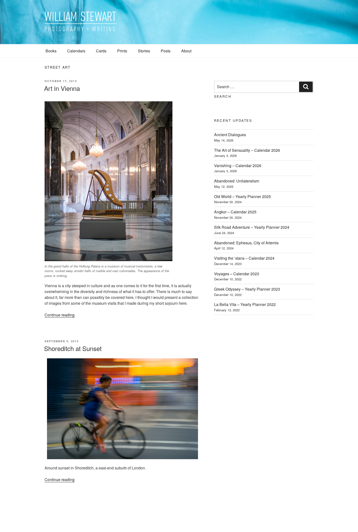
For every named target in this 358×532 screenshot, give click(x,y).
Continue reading (60, 315)
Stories (144, 51)
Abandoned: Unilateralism (236, 181)
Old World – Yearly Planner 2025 (242, 196)
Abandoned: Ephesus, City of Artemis (246, 243)
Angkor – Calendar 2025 (235, 212)
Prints (122, 51)
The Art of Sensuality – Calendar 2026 (247, 150)
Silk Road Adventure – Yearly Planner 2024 (251, 227)
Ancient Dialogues (230, 134)
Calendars (76, 51)
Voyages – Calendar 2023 (236, 273)
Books (51, 51)
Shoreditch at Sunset (73, 348)
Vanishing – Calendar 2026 (237, 165)
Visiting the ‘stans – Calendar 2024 (244, 258)
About (186, 51)
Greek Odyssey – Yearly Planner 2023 (247, 289)
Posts (165, 51)
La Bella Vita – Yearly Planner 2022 (245, 304)
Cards (101, 51)
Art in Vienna (62, 88)
